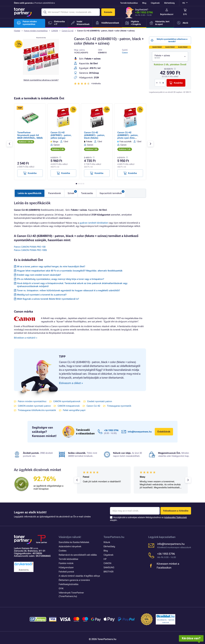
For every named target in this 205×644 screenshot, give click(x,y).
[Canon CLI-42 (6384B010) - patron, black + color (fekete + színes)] (41, 74)
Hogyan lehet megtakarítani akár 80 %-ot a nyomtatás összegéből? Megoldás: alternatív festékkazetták (69, 270)
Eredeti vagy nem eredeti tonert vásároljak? (39, 275)
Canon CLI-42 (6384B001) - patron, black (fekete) (94, 135)
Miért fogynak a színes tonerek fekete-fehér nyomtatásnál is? (48, 299)
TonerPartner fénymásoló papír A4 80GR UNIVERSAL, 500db (30, 135)
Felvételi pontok (66, 571)
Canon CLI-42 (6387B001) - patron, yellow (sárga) (61, 135)
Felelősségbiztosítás (68, 584)
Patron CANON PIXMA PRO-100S (30, 250)
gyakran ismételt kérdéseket (94, 222)
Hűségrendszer (66, 567)
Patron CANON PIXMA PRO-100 (29, 246)
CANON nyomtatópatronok (66, 401)
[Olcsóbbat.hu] (166, 616)
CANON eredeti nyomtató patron (34, 406)
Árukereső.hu (24, 570)
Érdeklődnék (163, 431)
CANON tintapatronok (69, 406)
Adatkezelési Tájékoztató (175, 517)
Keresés (108, 12)
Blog (144, 3)
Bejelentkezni (166, 14)
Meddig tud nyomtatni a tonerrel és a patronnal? (41, 294)
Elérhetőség (169, 3)
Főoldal (17, 31)
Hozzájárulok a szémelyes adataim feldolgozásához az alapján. (148, 518)
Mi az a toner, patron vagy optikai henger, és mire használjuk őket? (51, 266)
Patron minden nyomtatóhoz (36, 31)
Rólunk (107, 542)
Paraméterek (54, 193)
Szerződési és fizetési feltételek (74, 542)
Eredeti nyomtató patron (99, 401)
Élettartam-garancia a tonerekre (74, 580)
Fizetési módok (66, 563)
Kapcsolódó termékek (111, 193)
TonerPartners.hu (114, 537)
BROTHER (108, 571)
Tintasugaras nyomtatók (119, 406)
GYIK (61, 588)
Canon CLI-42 (67, 31)
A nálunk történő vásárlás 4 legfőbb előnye (79, 576)
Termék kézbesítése (129, 3)
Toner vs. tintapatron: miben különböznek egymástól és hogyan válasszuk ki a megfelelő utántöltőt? (68, 290)
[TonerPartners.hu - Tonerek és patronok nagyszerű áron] (23, 12)
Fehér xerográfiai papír (74, 410)
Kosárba (178, 82)
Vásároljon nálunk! (70, 537)
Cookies (62, 550)
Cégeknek (155, 3)
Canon (125, 52)
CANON (54, 31)
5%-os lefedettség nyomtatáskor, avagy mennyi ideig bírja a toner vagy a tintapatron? (60, 279)
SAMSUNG (109, 567)
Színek (71, 193)
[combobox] (170, 56)
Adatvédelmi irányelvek (70, 546)
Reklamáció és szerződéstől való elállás (78, 555)
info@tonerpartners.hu (140, 431)
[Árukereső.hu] (24, 565)
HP (105, 559)
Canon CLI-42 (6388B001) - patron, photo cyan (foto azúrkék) (127, 136)
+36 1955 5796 (144, 12)
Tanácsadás (87, 193)
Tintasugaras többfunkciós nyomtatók (37, 410)
